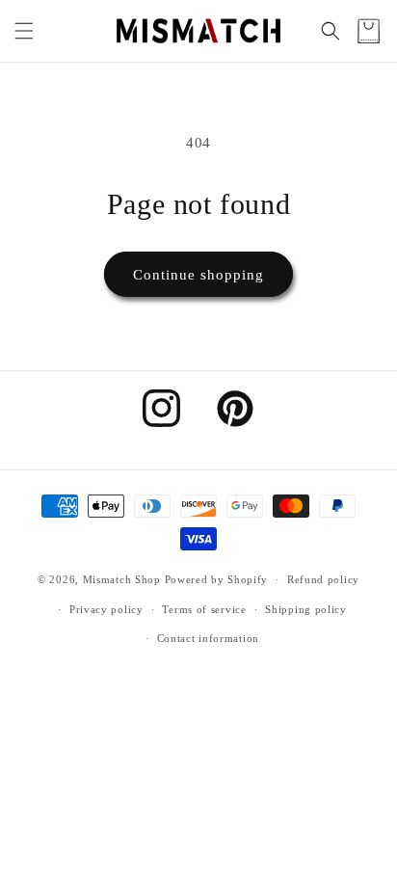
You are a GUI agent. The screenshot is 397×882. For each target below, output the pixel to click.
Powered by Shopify (217, 579)
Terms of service (204, 609)
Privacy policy (106, 609)
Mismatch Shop (122, 579)
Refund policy (323, 579)
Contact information (208, 638)
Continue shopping (198, 274)
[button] (24, 31)
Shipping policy (306, 609)
